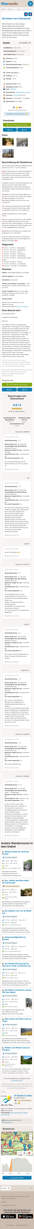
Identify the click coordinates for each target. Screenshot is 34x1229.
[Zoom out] (30, 1136)
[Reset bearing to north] (30, 1139)
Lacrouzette (16, 95)
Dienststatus (11, 1225)
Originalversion (7, 1122)
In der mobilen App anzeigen (18, 125)
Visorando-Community (8, 1205)
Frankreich (13, 89)
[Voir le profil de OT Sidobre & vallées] (7, 1100)
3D (28, 1153)
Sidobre (27, 92)
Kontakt (3, 1202)
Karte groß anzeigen (17, 1178)
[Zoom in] (30, 1134)
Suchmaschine (16, 1080)
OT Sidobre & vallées (23, 1095)
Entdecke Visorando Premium (16, 114)
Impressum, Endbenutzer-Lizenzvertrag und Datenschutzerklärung (15, 1197)
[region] (17, 1143)
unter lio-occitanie (22, 306)
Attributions (4, 1154)
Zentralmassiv (20, 92)
